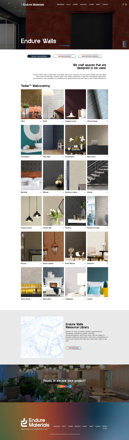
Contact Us (64, 386)
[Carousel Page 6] (67, 45)
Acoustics (83, 4)
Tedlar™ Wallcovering (39, 56)
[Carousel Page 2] (61, 45)
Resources (60, 4)
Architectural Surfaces (90, 56)
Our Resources (73, 348)
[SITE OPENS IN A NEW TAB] (103, 428)
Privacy (104, 426)
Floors (91, 4)
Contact (105, 4)
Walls (69, 4)
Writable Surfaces (64, 56)
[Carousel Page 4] (64, 45)
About (98, 4)
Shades (75, 4)
